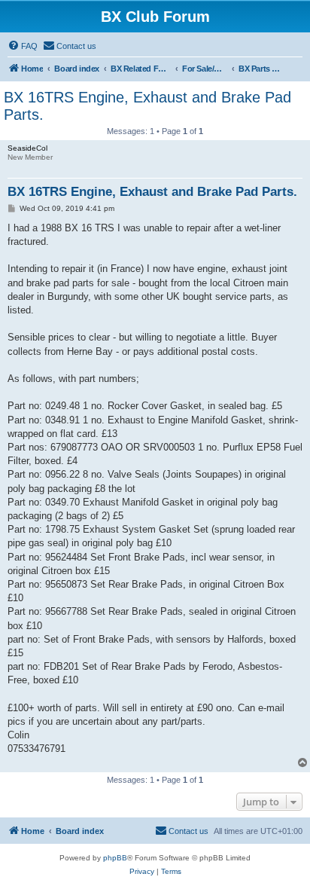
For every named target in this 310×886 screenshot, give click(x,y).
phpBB (115, 858)
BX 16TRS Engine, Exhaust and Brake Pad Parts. (147, 106)
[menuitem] (23, 46)
